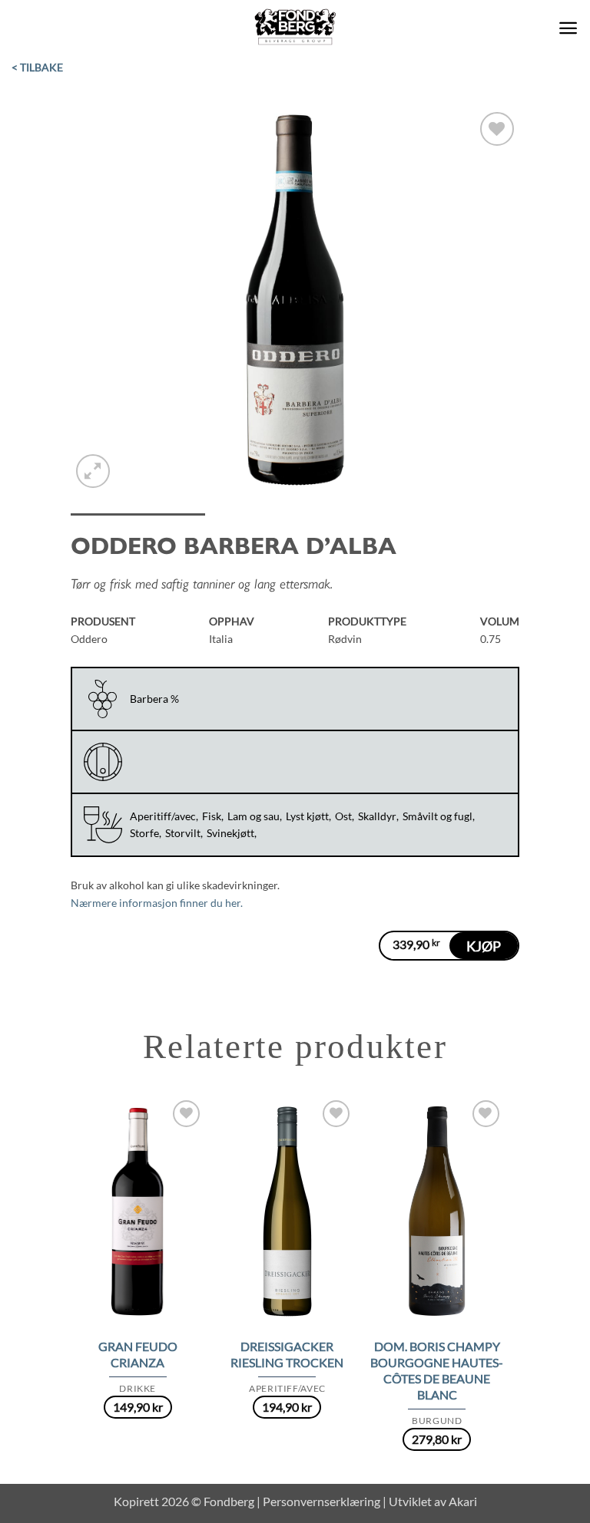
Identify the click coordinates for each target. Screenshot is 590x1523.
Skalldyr (377, 815)
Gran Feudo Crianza (137, 1354)
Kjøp (483, 946)
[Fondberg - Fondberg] (295, 27)
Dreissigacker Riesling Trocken (286, 1354)
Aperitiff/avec (163, 815)
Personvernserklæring (321, 1501)
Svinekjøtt (230, 832)
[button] (568, 28)
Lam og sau (253, 815)
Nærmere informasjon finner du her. (157, 902)
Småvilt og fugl (437, 815)
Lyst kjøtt (307, 815)
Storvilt (183, 832)
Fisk (211, 815)
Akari (463, 1501)
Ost (343, 815)
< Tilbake (37, 67)
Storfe (144, 832)
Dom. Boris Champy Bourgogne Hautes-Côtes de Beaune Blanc (436, 1370)
